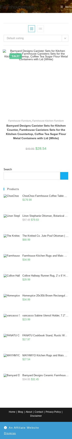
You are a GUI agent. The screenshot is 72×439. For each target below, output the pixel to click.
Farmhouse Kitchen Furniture (48, 120)
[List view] (40, 28)
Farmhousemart (17, 7)
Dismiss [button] (10, 433)
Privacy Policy (53, 411)
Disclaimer (36, 415)
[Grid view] (31, 28)
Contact (39, 411)
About (29, 411)
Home (12, 411)
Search (8, 169)
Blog (20, 411)
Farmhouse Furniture (19, 120)
